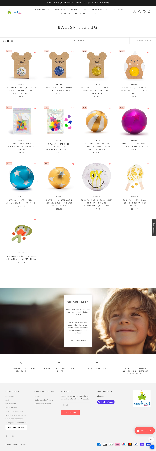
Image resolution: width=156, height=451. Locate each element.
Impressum (10, 396)
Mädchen (60, 9)
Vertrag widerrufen (16, 427)
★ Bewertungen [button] (154, 227)
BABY (84, 9)
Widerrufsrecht (11, 407)
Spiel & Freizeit (100, 9)
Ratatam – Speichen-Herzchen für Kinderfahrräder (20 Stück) (59, 147)
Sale (93, 13)
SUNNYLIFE (97, 197)
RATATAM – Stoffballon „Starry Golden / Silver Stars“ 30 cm (59, 203)
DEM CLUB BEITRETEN (78, 340)
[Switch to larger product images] (4, 41)
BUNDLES (65, 13)
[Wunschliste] (144, 11)
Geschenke (81, 13)
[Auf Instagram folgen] (12, 436)
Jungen (74, 9)
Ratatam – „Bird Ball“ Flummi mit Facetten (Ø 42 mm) (134, 90)
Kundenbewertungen (42, 404)
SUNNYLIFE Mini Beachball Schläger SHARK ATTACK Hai (21, 257)
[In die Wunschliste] (35, 52)
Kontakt (37, 396)
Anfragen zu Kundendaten (15, 422)
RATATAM (22, 84)
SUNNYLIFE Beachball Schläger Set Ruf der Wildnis (134, 203)
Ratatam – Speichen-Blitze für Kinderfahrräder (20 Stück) (21, 146)
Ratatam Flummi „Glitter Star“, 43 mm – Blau (59, 89)
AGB (7, 400)
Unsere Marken (42, 9)
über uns (100, 396)
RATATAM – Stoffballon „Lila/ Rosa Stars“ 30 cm (134, 145)
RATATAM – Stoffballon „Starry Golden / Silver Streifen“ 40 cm (96, 146)
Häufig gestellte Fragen (43, 400)
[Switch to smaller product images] (8, 41)
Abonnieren (70, 412)
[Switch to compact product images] (12, 41)
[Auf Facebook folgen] (6, 436)
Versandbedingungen (14, 411)
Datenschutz (10, 404)
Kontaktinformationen (14, 419)
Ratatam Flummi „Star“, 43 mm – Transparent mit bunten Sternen (21, 90)
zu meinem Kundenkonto (15, 415)
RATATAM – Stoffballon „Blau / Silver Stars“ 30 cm (21, 201)
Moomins (118, 9)
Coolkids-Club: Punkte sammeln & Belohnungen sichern (78, 3)
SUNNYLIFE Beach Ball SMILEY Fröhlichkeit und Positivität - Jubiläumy (97, 203)
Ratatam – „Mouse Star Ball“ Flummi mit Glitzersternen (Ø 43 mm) (97, 90)
